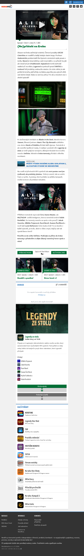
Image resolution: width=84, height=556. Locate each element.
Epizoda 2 (24, 275)
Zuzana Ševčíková (26, 372)
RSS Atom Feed (7, 523)
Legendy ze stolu (23, 270)
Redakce (4, 520)
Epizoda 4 (51, 275)
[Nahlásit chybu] (21, 549)
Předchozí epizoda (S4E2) (25, 253)
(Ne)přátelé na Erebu (31, 46)
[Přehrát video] (42, 24)
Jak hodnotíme (23, 526)
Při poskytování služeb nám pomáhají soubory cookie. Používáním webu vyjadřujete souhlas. (32, 543)
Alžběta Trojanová (26, 361)
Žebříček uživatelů (40, 525)
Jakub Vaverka (25, 364)
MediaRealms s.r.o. (8, 546)
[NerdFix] (7, 6)
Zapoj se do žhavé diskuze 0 (42, 252)
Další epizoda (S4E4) (59, 252)
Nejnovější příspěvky (37, 521)
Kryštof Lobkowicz (26, 375)
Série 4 (19, 275)
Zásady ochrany (23, 520)
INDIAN (4, 526)
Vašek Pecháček (26, 379)
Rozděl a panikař (25, 278)
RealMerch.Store (78, 2)
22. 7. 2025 (60, 275)
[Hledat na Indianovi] (70, 6)
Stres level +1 (50, 278)
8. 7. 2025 (33, 275)
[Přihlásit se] (81, 6)
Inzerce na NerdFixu (21, 530)
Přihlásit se (41, 295)
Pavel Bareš (24, 368)
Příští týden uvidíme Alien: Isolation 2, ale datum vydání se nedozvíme (46, 164)
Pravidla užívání (23, 523)
